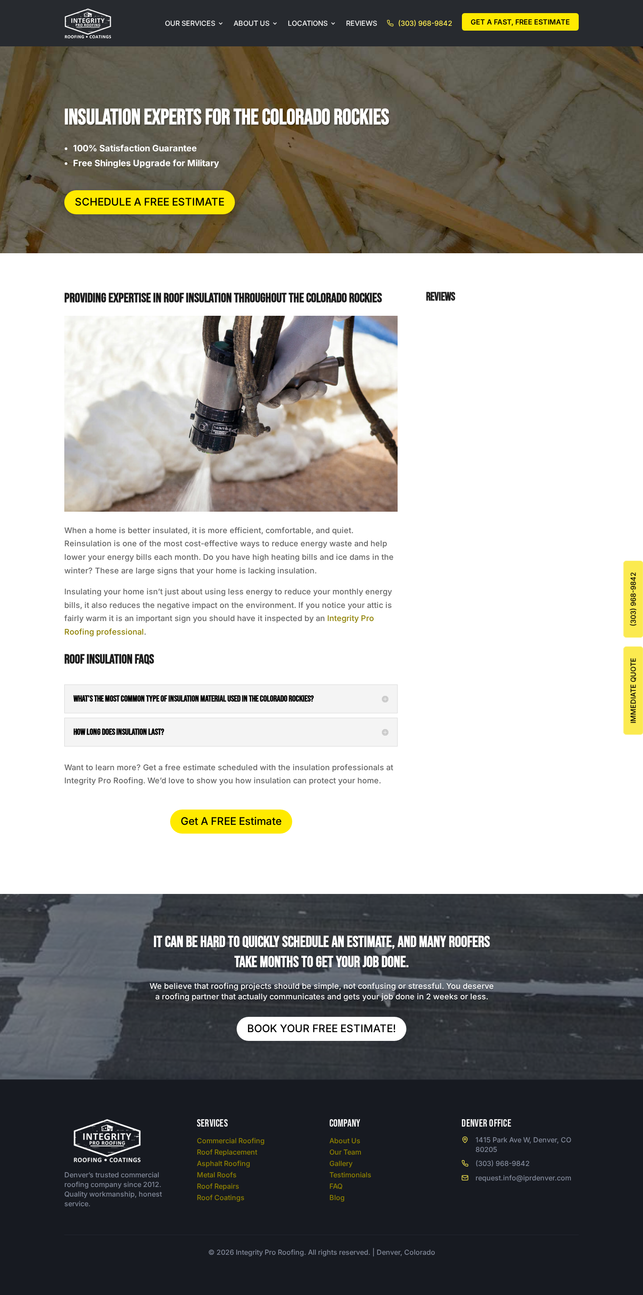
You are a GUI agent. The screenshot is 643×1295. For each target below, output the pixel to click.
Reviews (361, 23)
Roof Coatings (221, 1197)
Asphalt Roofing (223, 1163)
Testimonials (350, 1174)
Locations (308, 23)
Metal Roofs (217, 1174)
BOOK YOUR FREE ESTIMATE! (321, 1028)
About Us (251, 23)
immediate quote (633, 690)
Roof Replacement (227, 1152)
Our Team (345, 1152)
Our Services (190, 23)
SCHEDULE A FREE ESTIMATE (149, 201)
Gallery (341, 1163)
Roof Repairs (218, 1186)
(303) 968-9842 (425, 23)
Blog (337, 1197)
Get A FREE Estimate (231, 821)
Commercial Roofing (231, 1140)
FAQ (335, 1186)
